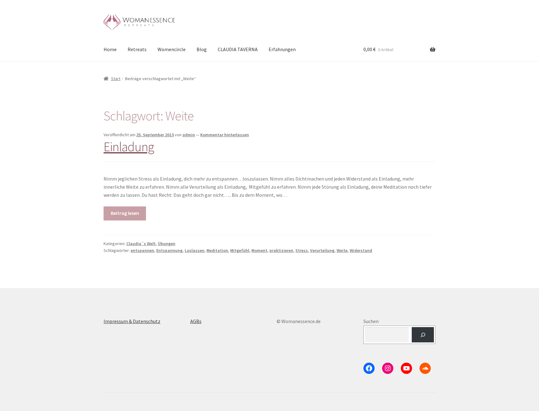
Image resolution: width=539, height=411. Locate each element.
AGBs (196, 321)
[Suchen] (423, 334)
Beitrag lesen (125, 213)
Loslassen (194, 250)
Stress (301, 250)
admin (188, 135)
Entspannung (169, 250)
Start (115, 78)
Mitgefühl (239, 250)
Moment (259, 250)
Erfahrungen (282, 49)
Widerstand (361, 250)
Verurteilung (322, 250)
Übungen (166, 243)
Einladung (129, 146)
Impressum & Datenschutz (132, 321)
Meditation (217, 250)
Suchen (371, 321)
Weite (342, 250)
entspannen (142, 250)
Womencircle (172, 49)
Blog (202, 49)
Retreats (137, 49)
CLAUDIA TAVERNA (238, 49)
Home (110, 49)
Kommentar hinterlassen (224, 135)
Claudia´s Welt (141, 243)
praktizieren (281, 250)
